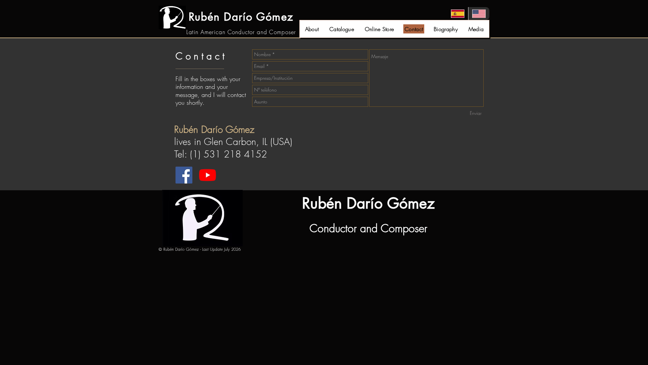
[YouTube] (207, 175)
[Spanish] (457, 13)
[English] (478, 13)
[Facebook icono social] (184, 175)
